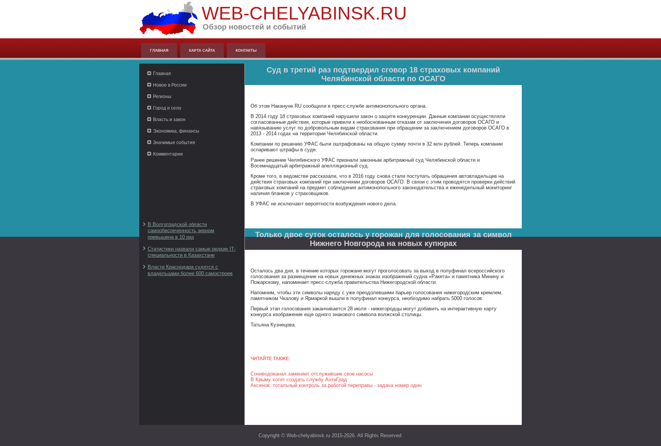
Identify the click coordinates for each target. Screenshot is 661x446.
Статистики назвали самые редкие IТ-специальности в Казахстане (192, 252)
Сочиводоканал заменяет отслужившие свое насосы (312, 374)
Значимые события (174, 142)
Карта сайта (202, 50)
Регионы (162, 96)
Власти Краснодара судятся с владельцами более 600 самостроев (190, 270)
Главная (159, 50)
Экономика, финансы (176, 131)
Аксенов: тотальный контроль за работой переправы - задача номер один (336, 385)
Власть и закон (169, 119)
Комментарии (168, 154)
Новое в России (170, 85)
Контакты (246, 50)
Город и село (167, 108)
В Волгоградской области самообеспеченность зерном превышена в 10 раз (181, 230)
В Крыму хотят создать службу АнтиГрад (299, 379)
